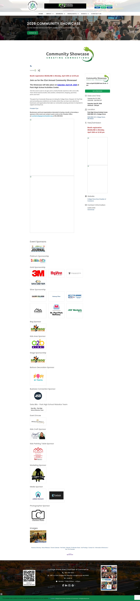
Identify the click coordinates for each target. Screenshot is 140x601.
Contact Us (96, 14)
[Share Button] (39, 70)
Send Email (91, 209)
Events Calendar (55, 547)
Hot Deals (62, 547)
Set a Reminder (97, 91)
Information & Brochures (101, 547)
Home (41, 14)
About (49, 14)
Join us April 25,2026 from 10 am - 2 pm (97, 84)
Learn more (52, 598)
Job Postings (84, 547)
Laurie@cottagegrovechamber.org (41, 116)
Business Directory (36, 547)
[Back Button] (31, 66)
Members (59, 14)
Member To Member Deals (73, 547)
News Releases (46, 547)
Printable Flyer (34, 108)
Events (84, 14)
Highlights (72, 14)
